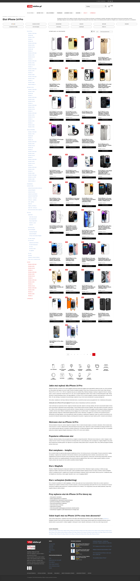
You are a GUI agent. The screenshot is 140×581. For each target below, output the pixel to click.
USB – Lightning (31, 201)
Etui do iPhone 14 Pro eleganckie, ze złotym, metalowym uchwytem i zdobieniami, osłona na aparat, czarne (71, 228)
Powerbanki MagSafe (33, 231)
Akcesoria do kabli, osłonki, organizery (35, 209)
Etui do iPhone (29, 31)
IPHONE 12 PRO (31, 78)
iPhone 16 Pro (60, 530)
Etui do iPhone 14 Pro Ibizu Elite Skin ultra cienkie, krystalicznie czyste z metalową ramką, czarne (88, 232)
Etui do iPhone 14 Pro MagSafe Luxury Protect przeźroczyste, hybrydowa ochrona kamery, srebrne (88, 141)
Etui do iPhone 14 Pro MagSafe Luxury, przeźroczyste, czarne (71, 287)
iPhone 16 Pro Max (53, 530)
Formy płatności (52, 562)
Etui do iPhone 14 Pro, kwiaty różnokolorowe (87, 112)
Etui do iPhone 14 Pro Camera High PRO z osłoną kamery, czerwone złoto (104, 59)
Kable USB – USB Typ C (32, 207)
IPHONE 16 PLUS (31, 47)
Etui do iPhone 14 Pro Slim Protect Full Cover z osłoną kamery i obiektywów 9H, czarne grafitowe (56, 113)
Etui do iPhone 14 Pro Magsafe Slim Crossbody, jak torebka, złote (56, 287)
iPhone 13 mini (91, 532)
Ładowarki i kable (30, 185)
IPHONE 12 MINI (31, 82)
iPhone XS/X (83, 534)
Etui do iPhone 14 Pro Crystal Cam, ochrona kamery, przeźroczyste (55, 259)
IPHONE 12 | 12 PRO (32, 177)
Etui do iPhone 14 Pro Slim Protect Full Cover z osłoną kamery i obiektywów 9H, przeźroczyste (56, 55)
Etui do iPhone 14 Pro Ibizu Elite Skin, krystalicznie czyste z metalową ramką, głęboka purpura (104, 228)
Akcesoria (29, 212)
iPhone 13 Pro (80, 532)
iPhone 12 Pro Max (98, 532)
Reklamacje (56, 573)
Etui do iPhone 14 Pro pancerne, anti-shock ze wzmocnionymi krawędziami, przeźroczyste (72, 113)
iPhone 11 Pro (68, 534)
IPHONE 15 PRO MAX (32, 53)
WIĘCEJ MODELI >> (32, 84)
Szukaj (105, 6)
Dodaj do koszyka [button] (105, 64)
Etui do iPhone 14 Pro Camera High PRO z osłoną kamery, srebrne (104, 145)
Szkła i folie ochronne (33, 216)
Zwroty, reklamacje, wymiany (68, 573)
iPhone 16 (77, 530)
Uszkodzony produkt (81, 573)
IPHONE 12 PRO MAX (32, 76)
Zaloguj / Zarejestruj (101, 1)
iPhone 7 (98, 534)
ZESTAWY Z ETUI (30, 87)
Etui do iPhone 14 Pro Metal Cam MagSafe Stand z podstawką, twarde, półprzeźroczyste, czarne (105, 172)
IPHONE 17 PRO (31, 37)
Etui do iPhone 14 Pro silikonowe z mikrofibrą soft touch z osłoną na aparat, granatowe (88, 287)
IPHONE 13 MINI (31, 74)
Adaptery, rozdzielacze (32, 205)
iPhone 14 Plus (61, 532)
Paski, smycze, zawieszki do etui (34, 259)
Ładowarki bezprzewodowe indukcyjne (35, 188)
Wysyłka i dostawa (42, 573)
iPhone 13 (85, 532)
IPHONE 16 (30, 51)
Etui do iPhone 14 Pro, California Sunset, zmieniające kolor (71, 259)
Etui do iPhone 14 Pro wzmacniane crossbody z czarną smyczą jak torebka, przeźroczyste (72, 141)
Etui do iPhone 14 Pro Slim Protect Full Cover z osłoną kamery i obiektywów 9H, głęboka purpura (88, 55)
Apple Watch (30, 214)
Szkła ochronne (52, 549)
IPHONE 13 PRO (31, 70)
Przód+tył (104, 26)
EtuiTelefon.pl (105, 518)
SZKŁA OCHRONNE (31, 129)
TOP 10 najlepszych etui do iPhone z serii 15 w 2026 (102, 546)
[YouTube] (110, 1)
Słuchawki (30, 255)
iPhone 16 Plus (67, 530)
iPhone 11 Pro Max (61, 534)
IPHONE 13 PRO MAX (32, 68)
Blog (50, 551)
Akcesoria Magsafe (31, 229)
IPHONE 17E (30, 41)
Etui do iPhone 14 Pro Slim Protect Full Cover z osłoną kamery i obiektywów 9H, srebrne (56, 315)
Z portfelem (81, 26)
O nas (50, 558)
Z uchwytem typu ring (13, 26)
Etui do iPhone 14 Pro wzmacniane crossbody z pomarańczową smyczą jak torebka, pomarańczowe (72, 315)
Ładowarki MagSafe (32, 233)
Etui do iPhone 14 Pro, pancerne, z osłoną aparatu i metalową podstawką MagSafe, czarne (88, 315)
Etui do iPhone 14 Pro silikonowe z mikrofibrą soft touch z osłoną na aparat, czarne (56, 172)
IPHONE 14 (30, 66)
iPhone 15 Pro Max (84, 530)
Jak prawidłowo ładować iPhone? (99, 557)
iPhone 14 (66, 532)
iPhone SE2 (89, 534)
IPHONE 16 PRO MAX (32, 43)
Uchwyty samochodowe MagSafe (35, 235)
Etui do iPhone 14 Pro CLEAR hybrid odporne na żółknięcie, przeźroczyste (104, 259)
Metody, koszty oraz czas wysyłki (55, 560)
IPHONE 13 (30, 72)
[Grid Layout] (92, 31)
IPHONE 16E (30, 49)
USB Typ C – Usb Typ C (32, 197)
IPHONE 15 (30, 58)
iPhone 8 (94, 534)
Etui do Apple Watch (32, 218)
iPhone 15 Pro (91, 530)
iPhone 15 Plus (98, 530)
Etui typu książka (36, 26)
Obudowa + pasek (32, 222)
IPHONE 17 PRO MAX (32, 33)
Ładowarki (31, 224)
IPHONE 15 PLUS (31, 109)
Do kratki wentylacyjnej (33, 244)
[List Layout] (94, 31)
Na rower (29, 253)
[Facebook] (108, 1)
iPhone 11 (74, 534)
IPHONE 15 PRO (31, 107)
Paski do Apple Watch (33, 220)
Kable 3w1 (30, 203)
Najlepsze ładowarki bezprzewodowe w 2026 (102, 549)
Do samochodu (31, 240)
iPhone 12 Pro (106, 532)
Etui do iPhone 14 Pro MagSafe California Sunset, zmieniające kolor (104, 287)
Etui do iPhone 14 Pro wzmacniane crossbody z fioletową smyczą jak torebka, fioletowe (72, 343)
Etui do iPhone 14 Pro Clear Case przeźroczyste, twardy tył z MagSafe (56, 227)
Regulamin (50, 573)
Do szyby (31, 246)
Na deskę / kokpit (32, 248)
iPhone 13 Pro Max (73, 532)
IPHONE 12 (30, 80)
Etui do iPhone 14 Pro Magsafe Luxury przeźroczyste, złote (55, 85)
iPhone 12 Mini (54, 534)
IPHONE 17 (30, 39)
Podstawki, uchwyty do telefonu (33, 257)
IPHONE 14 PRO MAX (32, 60)
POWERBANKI (30, 183)
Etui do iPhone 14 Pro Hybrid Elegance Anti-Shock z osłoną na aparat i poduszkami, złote (89, 200)
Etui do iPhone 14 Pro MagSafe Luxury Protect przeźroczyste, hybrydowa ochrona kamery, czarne (88, 86)
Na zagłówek (31, 250)
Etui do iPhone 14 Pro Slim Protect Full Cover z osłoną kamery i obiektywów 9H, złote (72, 55)
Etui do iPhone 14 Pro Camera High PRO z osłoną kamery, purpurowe (72, 172)
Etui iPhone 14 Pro (101, 56)
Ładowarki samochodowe (33, 242)
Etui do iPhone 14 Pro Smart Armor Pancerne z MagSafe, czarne (72, 199)
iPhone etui (51, 547)
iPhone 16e (72, 530)
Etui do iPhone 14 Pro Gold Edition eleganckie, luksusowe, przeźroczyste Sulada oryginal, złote (104, 86)
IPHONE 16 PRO (31, 45)
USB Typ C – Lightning (32, 199)
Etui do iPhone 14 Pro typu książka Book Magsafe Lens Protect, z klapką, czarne (105, 199)
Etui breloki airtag (31, 227)
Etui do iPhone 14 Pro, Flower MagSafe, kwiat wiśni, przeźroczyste (55, 199)
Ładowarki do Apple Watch (33, 195)
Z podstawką (58, 26)
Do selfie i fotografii (31, 238)
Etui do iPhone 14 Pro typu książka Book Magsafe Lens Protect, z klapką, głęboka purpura (88, 260)
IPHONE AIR (30, 35)
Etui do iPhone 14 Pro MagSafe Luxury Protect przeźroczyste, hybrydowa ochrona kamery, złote (72, 86)
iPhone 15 (103, 530)
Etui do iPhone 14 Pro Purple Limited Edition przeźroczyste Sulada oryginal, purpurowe (56, 141)
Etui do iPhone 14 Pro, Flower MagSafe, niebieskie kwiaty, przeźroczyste (88, 172)
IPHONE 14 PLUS (31, 64)
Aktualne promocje (31, 573)
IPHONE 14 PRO (31, 62)
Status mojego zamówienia (54, 564)
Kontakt (89, 573)
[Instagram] (112, 1)
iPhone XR (78, 534)
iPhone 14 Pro (54, 532)
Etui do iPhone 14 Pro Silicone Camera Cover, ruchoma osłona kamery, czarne (104, 315)
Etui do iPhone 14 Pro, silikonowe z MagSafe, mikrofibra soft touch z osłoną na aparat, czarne (104, 113)
